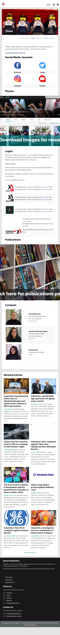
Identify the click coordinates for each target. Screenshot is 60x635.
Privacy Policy (32, 625)
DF (53, 229)
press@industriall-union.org (15, 53)
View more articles (30, 552)
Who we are (8, 577)
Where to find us (10, 582)
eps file (46, 187)
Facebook (9, 593)
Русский (51, 38)
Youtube (8, 598)
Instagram (9, 600)
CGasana (31, 338)
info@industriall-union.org (13, 613)
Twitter (8, 595)
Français (45, 38)
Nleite (31, 354)
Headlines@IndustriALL (13, 603)
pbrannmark (33, 321)
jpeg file (46, 189)
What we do (8, 579)
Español (39, 38)
